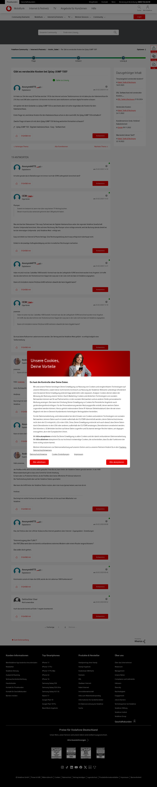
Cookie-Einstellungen (60, 454)
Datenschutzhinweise (38, 454)
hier (69, 393)
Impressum (78, 454)
